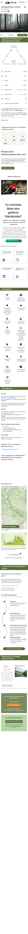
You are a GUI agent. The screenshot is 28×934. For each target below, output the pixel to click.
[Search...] (25, 516)
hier (22, 557)
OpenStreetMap (14, 529)
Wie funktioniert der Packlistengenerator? (10, 585)
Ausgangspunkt (7, 399)
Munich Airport (8, 413)
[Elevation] (26, 533)
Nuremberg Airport (9, 397)
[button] (25, 519)
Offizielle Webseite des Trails (10, 449)
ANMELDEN (22, 2)
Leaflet (3, 529)
